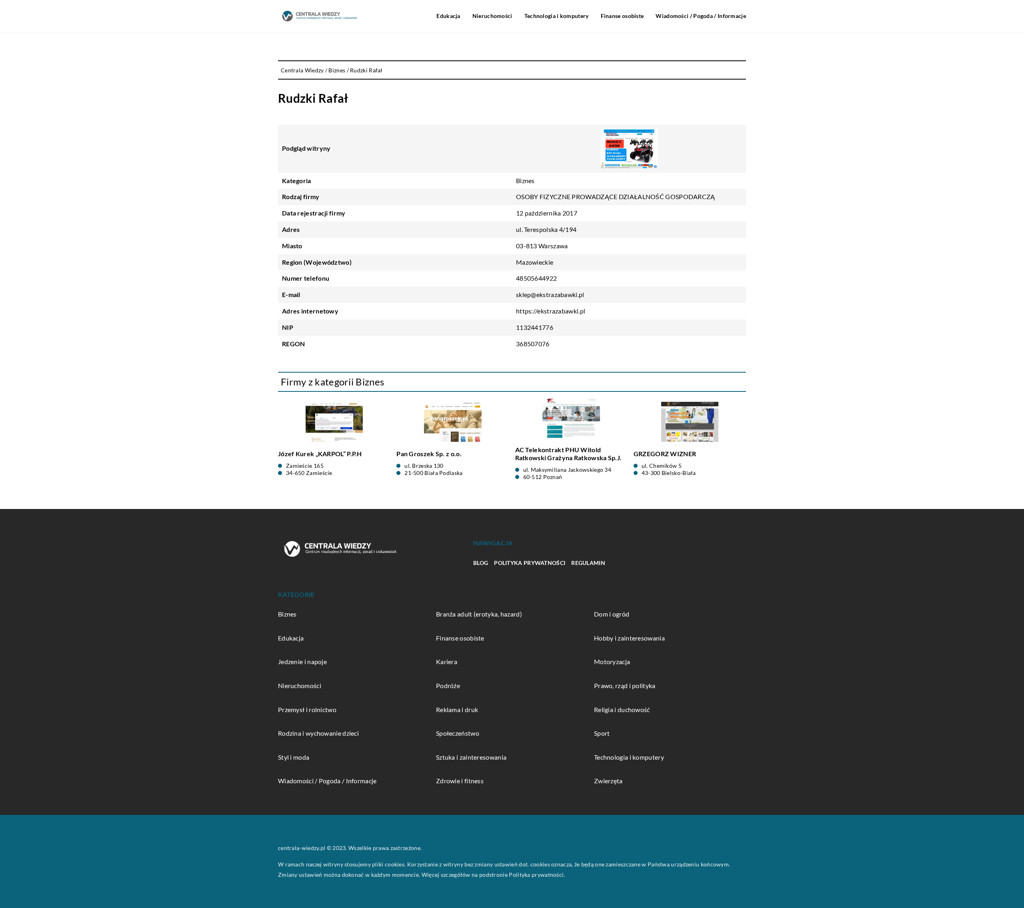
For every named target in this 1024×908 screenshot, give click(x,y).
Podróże (448, 685)
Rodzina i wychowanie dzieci (318, 733)
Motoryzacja (612, 661)
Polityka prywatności (529, 562)
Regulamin (588, 562)
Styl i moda (293, 757)
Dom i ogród (611, 614)
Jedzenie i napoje (302, 661)
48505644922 (536, 278)
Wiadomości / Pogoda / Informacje (701, 15)
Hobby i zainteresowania (629, 638)
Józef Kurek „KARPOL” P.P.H (320, 453)
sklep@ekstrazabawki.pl (550, 294)
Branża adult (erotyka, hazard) (479, 614)
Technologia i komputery (556, 15)
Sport (602, 733)
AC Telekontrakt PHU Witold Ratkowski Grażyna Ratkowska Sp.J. (568, 454)
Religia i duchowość (622, 709)
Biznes (525, 180)
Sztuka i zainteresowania (471, 757)
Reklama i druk (457, 709)
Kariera (446, 661)
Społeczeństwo (457, 733)
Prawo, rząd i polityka (625, 685)
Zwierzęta (608, 780)
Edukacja (448, 15)
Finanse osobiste (622, 15)
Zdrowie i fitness (460, 780)
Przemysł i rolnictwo (307, 709)
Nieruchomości (492, 15)
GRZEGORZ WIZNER (665, 453)
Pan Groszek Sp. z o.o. (429, 453)
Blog (480, 562)
